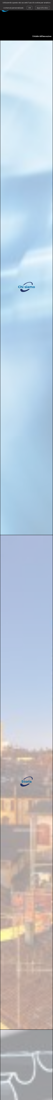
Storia (26, 781)
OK (29, 8)
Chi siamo (26, 287)
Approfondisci (42, 8)
